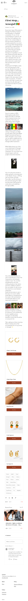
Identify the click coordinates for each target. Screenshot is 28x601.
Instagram (4, 592)
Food (7, 479)
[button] (5, 2)
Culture (17, 476)
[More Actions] (22, 549)
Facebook (4, 594)
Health (12, 474)
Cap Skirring (8, 490)
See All (21, 507)
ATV (14, 487)
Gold (7, 482)
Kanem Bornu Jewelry (10, 485)
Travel (17, 474)
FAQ (15, 586)
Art (14, 490)
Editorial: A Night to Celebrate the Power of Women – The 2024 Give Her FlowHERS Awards (14, 524)
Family (7, 474)
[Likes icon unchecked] (9, 559)
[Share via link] (15, 497)
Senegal (8, 476)
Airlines (12, 479)
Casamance (8, 487)
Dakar (18, 485)
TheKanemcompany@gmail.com (9, 576)
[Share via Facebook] (6, 497)
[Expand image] (8, 126)
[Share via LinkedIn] (12, 497)
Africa (13, 476)
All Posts (6, 9)
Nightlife (19, 490)
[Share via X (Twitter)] (9, 497)
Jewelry (17, 479)
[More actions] (22, 16)
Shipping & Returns (18, 584)
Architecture (8, 493)
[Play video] (14, 163)
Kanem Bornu (13, 482)
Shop (3, 584)
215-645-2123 (5, 577)
